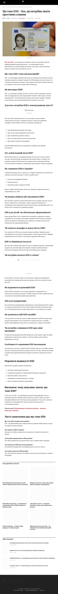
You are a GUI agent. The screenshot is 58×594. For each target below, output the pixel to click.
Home (4, 6)
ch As (8, 18)
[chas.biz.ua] (29, 2)
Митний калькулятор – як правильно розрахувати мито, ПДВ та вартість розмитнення (15, 505)
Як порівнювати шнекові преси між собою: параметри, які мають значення (15, 483)
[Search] (54, 2)
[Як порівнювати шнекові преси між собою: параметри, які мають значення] (15, 474)
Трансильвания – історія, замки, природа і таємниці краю (13, 527)
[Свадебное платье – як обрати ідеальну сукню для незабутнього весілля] (42, 494)
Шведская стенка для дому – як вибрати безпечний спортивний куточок (40, 527)
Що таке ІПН (9, 62)
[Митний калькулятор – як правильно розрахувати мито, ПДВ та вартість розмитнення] (15, 494)
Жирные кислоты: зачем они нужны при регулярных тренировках (41, 483)
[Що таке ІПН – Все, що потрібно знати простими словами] (29, 39)
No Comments (30, 18)
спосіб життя (22, 18)
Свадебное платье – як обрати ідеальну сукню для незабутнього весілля (41, 505)
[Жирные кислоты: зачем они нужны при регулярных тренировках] (42, 474)
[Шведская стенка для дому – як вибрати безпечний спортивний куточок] (42, 517)
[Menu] (4, 2)
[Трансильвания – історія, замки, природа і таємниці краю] (15, 517)
